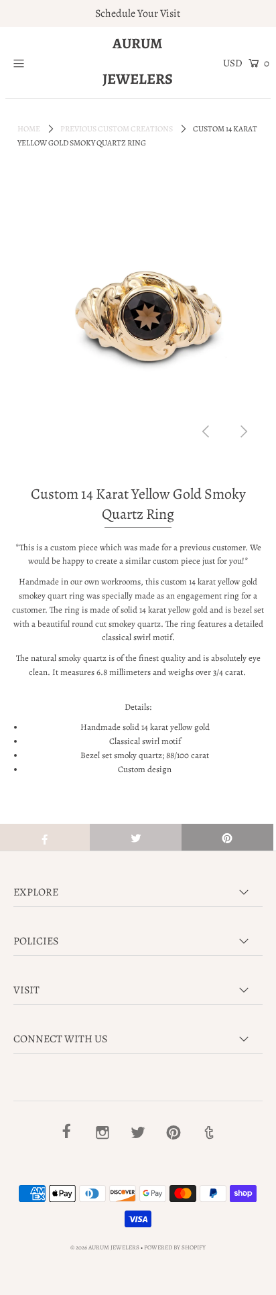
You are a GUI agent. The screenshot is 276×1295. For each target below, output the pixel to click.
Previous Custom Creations (116, 128)
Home (28, 128)
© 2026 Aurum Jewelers (104, 1247)
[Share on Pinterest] (227, 837)
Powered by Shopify (175, 1247)
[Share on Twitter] (136, 837)
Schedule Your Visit (137, 13)
